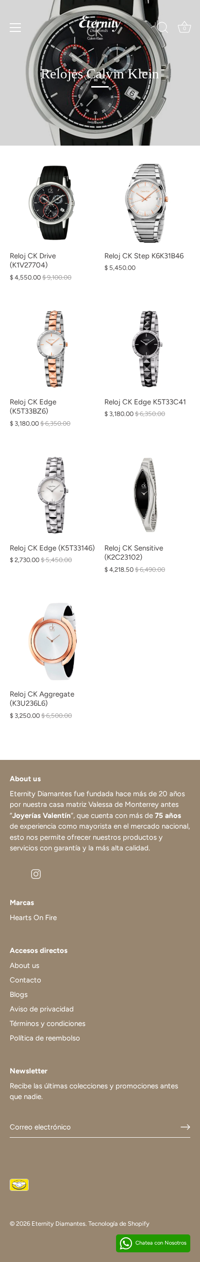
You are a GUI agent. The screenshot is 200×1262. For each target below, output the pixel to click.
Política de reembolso (45, 1038)
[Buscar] (162, 29)
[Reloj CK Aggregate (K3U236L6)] (52, 641)
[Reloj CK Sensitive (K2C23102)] (146, 495)
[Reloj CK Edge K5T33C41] (146, 349)
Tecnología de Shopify (119, 1223)
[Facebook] (14, 873)
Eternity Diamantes (58, 1223)
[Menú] (15, 27)
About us (24, 965)
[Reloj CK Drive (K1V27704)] (52, 203)
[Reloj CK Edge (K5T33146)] (52, 495)
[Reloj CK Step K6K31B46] (146, 203)
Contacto (25, 980)
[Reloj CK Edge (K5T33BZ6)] (52, 349)
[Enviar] (185, 1127)
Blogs (19, 994)
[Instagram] (36, 873)
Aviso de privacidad (42, 1009)
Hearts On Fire (33, 917)
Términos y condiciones (47, 1023)
